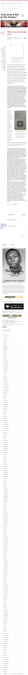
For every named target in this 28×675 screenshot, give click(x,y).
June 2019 (5, 412)
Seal (5, 66)
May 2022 (5, 354)
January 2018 (5, 444)
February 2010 (5, 633)
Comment (23, 235)
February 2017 (5, 466)
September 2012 (6, 571)
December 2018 (5, 424)
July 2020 (4, 394)
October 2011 (5, 593)
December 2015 (5, 494)
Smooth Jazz (3, 67)
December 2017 (5, 446)
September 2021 (6, 368)
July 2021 (4, 372)
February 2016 (5, 490)
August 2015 (5, 502)
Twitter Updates (6, 329)
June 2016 (5, 482)
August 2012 (5, 573)
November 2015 (5, 496)
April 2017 (5, 462)
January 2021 (5, 382)
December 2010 (5, 613)
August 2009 (5, 645)
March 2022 (5, 358)
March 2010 (5, 631)
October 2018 (5, 428)
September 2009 (6, 643)
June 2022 (5, 352)
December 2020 (5, 384)
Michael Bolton (3, 62)
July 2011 (4, 599)
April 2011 (4, 605)
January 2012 (5, 587)
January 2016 (5, 492)
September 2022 (6, 346)
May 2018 (5, 438)
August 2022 (5, 348)
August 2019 (5, 408)
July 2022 (4, 350)
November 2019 (5, 406)
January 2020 (5, 402)
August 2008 (5, 669)
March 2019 (5, 418)
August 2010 (5, 621)
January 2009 (5, 659)
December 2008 (5, 661)
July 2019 (4, 410)
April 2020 (5, 398)
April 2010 (5, 629)
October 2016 (5, 474)
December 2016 (5, 470)
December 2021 (5, 362)
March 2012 (5, 583)
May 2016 (5, 484)
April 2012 (5, 581)
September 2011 (6, 595)
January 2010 (5, 635)
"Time (2, 48)
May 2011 (4, 603)
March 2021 (5, 378)
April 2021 (5, 376)
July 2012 (4, 575)
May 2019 (5, 414)
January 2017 (5, 468)
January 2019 (5, 422)
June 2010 (5, 625)
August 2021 (5, 370)
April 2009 (5, 653)
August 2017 (5, 454)
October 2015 (5, 498)
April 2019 (5, 416)
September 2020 (6, 390)
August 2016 (5, 478)
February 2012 (5, 585)
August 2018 (5, 432)
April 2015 (5, 510)
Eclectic (16, 38)
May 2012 (5, 579)
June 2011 (5, 601)
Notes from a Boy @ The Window (10, 15)
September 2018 (6, 430)
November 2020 (5, 386)
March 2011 (5, 607)
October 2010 (5, 617)
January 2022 (5, 360)
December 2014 (5, 518)
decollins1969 (13, 37)
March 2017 (5, 464)
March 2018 (5, 440)
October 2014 (5, 522)
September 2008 (6, 667)
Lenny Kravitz (3, 56)
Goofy (2, 52)
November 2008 (5, 663)
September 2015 (6, 500)
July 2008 (4, 671)
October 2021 (5, 366)
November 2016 (5, 472)
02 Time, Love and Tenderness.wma (19, 90)
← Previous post (11, 214)
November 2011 (5, 591)
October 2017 (5, 450)
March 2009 (5, 655)
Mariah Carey (3, 60)
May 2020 (5, 396)
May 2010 (5, 627)
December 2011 (5, 589)
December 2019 (5, 404)
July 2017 (4, 456)
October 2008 (5, 665)
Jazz (5, 54)
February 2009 (5, 657)
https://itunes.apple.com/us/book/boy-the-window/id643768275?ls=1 (12, 312)
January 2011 (5, 611)
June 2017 (5, 458)
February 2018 (5, 442)
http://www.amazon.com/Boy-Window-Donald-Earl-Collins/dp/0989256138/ (13, 288)
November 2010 (5, 615)
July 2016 (4, 480)
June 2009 (5, 649)
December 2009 (5, 637)
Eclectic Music (3, 51)
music (11, 39)
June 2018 (5, 436)
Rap (3, 66)
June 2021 (5, 374)
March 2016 (5, 488)
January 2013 (5, 563)
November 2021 (5, 364)
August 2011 (5, 597)
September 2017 (6, 452)
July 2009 (4, 647)
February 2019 (5, 420)
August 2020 (5, 392)
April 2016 (5, 486)
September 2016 (6, 476)
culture (13, 38)
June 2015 (5, 506)
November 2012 (5, 567)
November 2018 (5, 426)
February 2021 (5, 380)
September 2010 (6, 619)
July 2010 (4, 623)
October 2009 (5, 641)
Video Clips (3, 8)
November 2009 (5, 639)
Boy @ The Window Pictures (13, 8)
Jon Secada (4, 55)
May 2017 (5, 460)
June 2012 (5, 577)
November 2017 (5, 448)
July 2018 (4, 434)
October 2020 (5, 388)
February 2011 (5, 609)
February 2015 (5, 514)
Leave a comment (25, 38)
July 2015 (4, 504)
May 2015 (5, 508)
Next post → (24, 214)
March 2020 (5, 400)
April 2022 (5, 356)
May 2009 (5, 651)
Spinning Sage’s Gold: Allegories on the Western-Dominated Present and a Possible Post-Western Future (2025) (13, 3)
